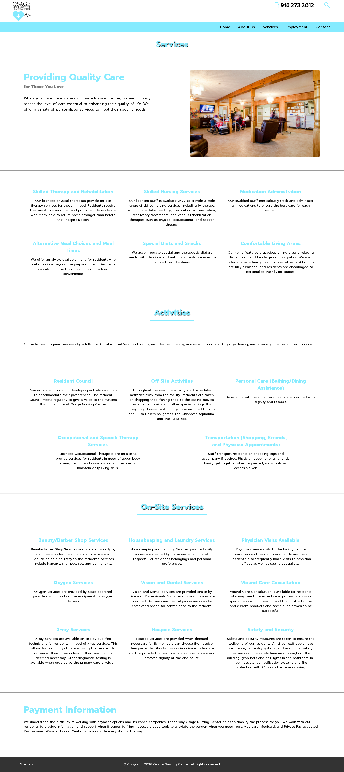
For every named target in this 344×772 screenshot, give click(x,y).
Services (270, 27)
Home (225, 27)
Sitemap (26, 764)
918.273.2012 (297, 5)
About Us (246, 27)
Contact (323, 27)
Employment (297, 27)
